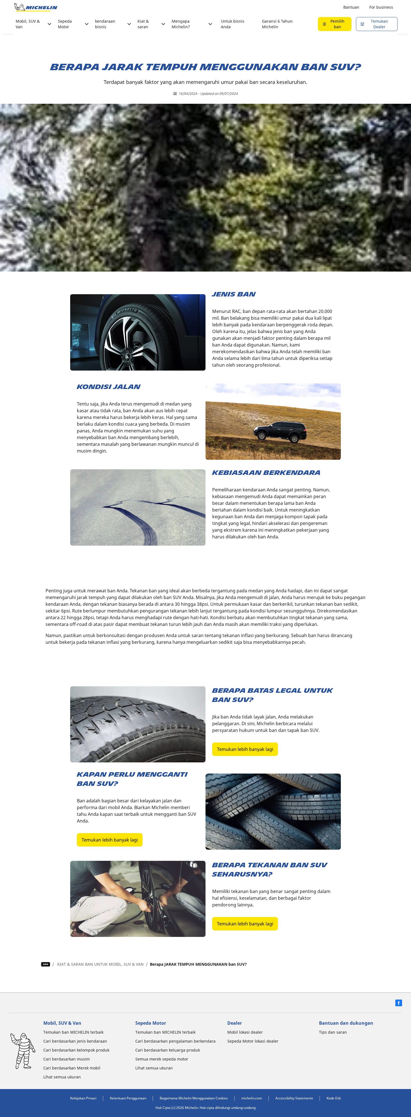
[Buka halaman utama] (35, 7)
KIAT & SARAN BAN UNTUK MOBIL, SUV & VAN (100, 964)
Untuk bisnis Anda (232, 23)
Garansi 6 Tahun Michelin (277, 23)
